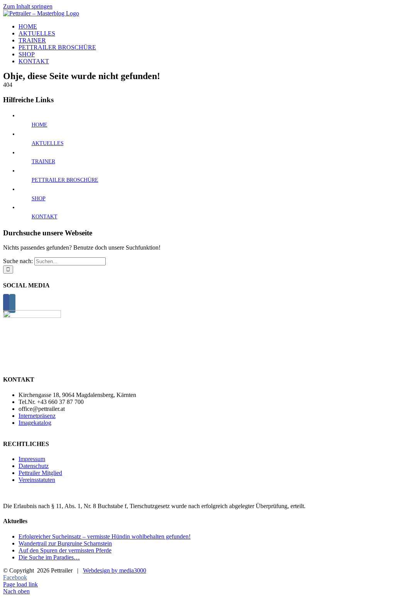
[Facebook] (6, 303)
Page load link (20, 584)
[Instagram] (12, 303)
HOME (39, 125)
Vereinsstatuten (37, 479)
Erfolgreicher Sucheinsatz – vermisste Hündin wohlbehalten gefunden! (105, 536)
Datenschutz (34, 466)
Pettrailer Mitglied (40, 473)
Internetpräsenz (37, 415)
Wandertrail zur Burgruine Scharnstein (65, 543)
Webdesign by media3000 (114, 570)
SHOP (39, 198)
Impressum (32, 459)
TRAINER (43, 161)
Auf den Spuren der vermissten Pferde (65, 550)
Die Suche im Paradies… (49, 557)
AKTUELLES (48, 143)
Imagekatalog (35, 422)
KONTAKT (44, 217)
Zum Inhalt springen (27, 6)
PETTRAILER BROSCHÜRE (65, 180)
